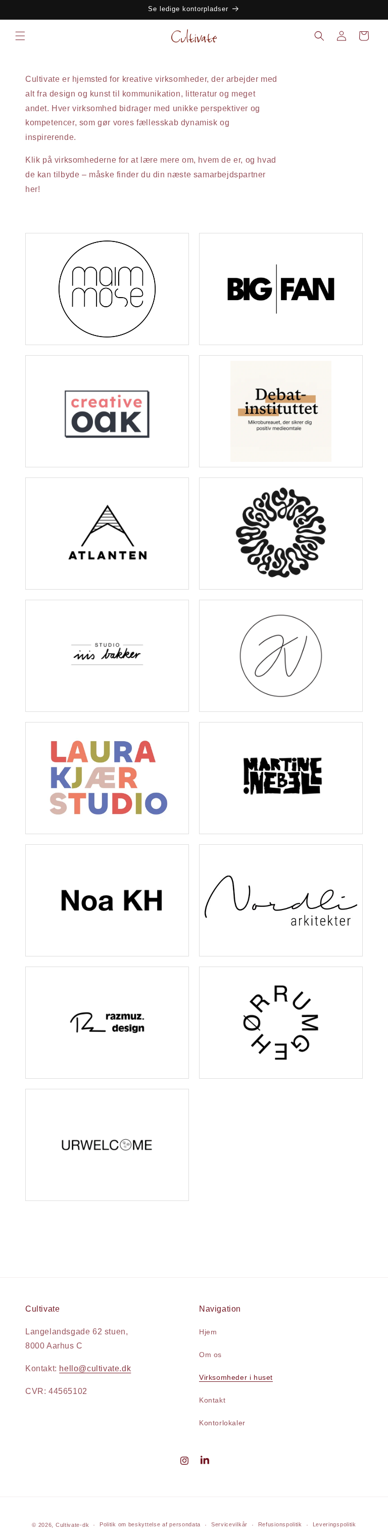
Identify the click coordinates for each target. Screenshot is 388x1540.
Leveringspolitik (334, 1524)
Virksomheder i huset (236, 1377)
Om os (210, 1355)
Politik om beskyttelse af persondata (150, 1524)
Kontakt (212, 1400)
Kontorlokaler (222, 1423)
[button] (20, 36)
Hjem (208, 1332)
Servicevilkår (229, 1524)
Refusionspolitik (280, 1524)
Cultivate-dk (72, 1525)
